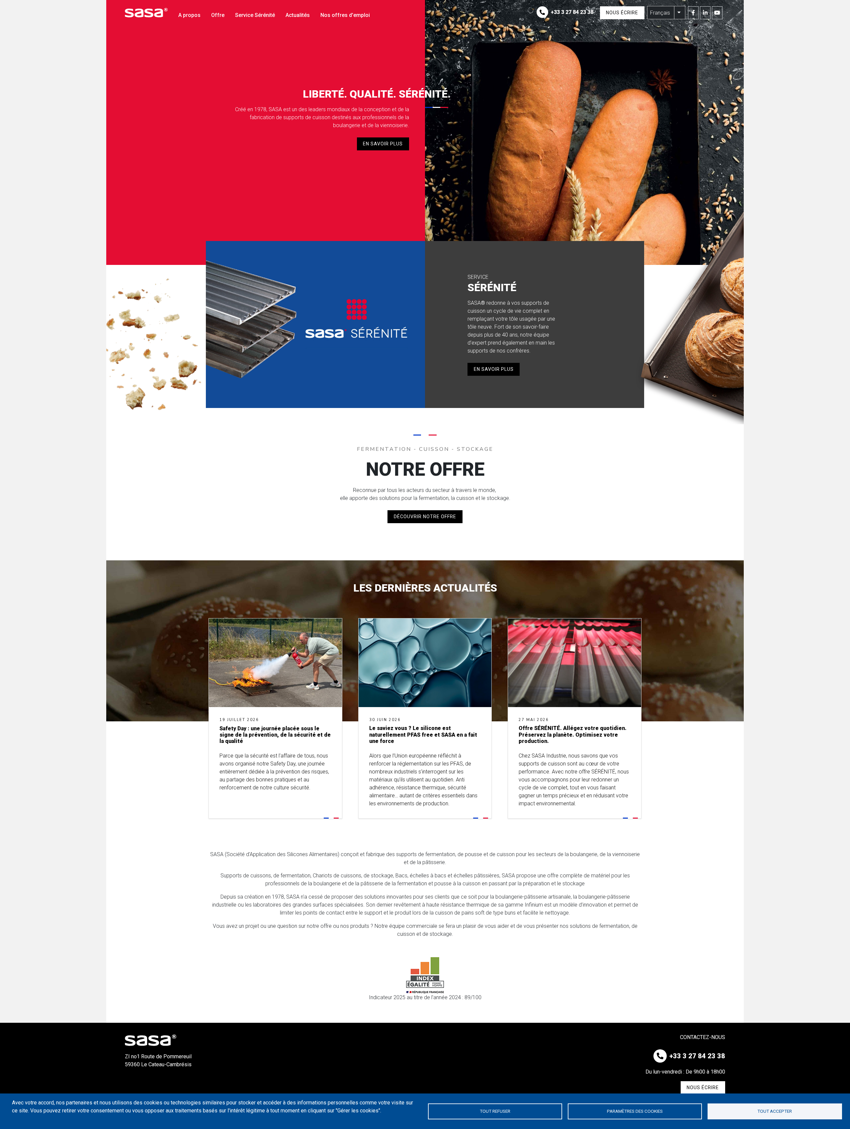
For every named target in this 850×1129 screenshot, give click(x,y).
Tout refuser (495, 1111)
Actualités (298, 15)
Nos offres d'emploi (345, 15)
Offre (217, 15)
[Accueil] (149, 13)
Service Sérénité (255, 15)
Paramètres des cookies (635, 1111)
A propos (189, 15)
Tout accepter (774, 1111)
